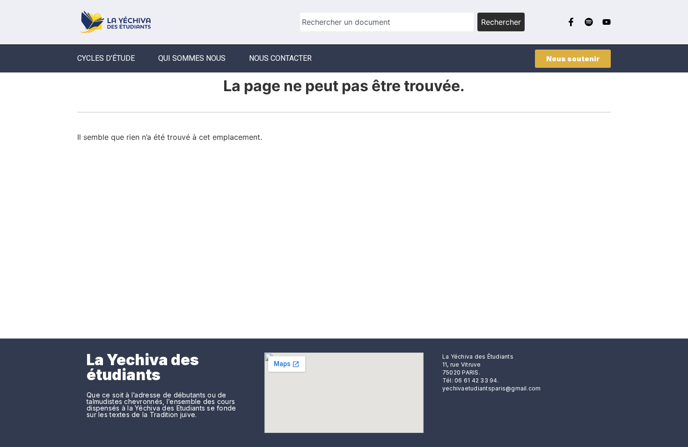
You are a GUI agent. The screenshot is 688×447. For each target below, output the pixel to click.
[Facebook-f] (571, 22)
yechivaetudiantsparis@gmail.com (491, 388)
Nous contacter (280, 58)
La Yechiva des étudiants (143, 367)
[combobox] (387, 22)
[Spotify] (589, 22)
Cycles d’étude (106, 58)
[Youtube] (606, 22)
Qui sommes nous (192, 58)
